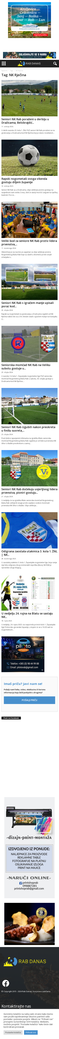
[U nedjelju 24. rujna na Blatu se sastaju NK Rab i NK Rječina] (29, 592)
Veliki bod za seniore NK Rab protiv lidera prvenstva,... (29, 242)
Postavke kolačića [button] (13, 1032)
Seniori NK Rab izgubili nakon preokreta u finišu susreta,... (28, 428)
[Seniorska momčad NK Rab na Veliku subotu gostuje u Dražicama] (29, 344)
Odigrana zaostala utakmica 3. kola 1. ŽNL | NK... (29, 553)
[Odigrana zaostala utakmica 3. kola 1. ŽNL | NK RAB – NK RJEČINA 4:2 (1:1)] (29, 530)
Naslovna (4, 71)
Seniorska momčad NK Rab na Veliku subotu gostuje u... (25, 366)
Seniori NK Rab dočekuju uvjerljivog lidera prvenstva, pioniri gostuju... (29, 491)
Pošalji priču (29, 700)
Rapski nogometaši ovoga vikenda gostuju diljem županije (24, 180)
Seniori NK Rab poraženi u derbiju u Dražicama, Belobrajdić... (25, 121)
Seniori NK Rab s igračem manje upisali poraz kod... (27, 304)
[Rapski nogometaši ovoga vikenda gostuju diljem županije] (29, 158)
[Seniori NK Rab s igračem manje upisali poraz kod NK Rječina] (29, 282)
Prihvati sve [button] (31, 1032)
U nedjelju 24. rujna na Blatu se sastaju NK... (27, 615)
